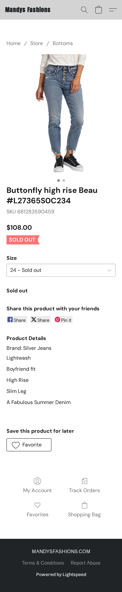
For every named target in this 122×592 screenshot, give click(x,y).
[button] (28, 10)
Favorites (37, 514)
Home (13, 43)
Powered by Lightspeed (61, 574)
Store (36, 43)
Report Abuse (86, 563)
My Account (37, 490)
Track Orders (84, 490)
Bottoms (63, 43)
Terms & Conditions (43, 563)
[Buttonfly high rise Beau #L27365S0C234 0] (61, 114)
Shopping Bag (84, 514)
